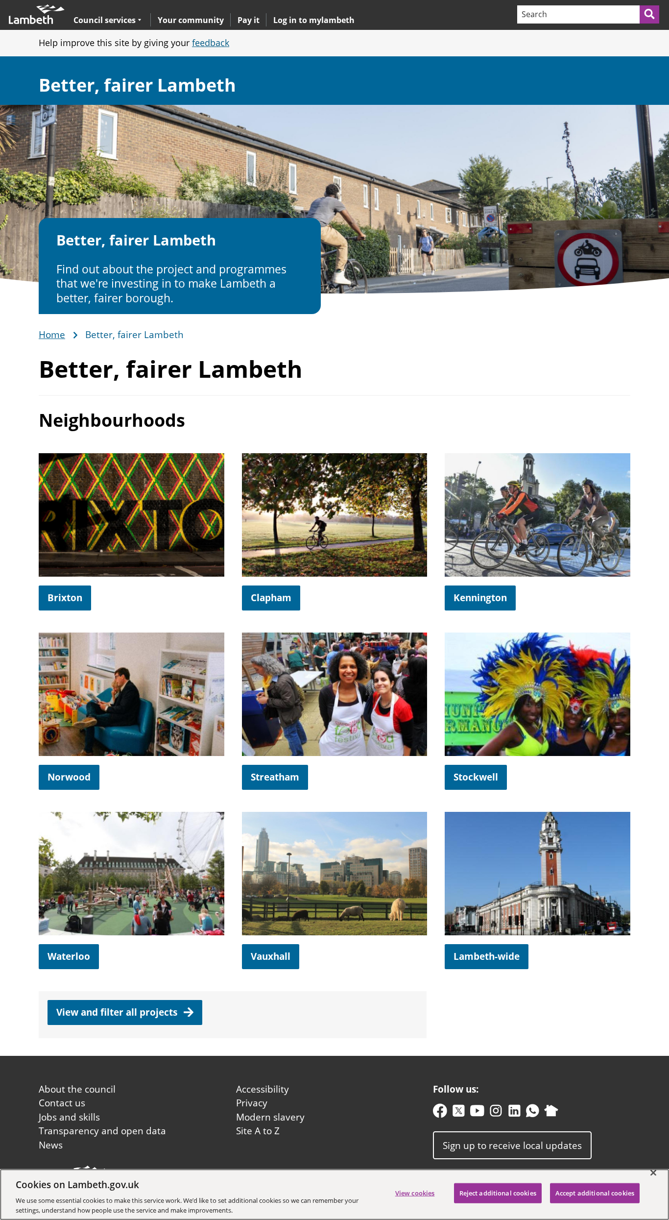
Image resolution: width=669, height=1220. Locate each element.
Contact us (62, 1103)
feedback (210, 43)
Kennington (480, 597)
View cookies (415, 1193)
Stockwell (476, 777)
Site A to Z (258, 1130)
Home (52, 335)
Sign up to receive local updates (512, 1145)
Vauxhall (270, 956)
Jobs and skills (69, 1117)
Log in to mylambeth (314, 20)
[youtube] (477, 1112)
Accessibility (262, 1089)
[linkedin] (514, 1112)
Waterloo (69, 956)
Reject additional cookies (497, 1193)
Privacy (251, 1103)
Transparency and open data (102, 1130)
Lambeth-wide (487, 956)
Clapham (271, 597)
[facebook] (440, 1112)
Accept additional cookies (594, 1193)
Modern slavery (270, 1117)
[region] (334, 1194)
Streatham (275, 777)
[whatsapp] (533, 1112)
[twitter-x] (459, 1112)
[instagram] (496, 1112)
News (51, 1145)
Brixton (65, 597)
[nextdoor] (551, 1112)
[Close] (653, 1173)
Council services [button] (104, 19)
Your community (191, 20)
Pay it (249, 20)
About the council (77, 1089)
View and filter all (118, 1012)
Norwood (69, 777)
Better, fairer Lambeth (137, 85)
